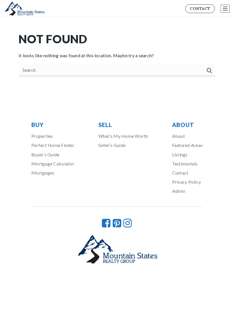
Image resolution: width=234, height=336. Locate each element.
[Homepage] (24, 9)
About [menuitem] (178, 136)
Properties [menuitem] (42, 136)
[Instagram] (127, 223)
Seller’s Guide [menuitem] (112, 145)
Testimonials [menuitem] (185, 163)
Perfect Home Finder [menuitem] (52, 145)
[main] (117, 53)
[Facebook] (106, 223)
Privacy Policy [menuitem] (186, 182)
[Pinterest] (117, 223)
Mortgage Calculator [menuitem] (52, 163)
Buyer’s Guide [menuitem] (45, 154)
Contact (200, 8)
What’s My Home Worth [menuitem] (123, 136)
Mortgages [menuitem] (42, 172)
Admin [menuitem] (178, 191)
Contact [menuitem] (180, 172)
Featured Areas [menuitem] (187, 145)
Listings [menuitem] (180, 154)
